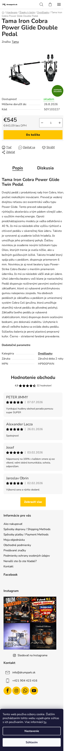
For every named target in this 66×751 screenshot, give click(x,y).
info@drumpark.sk (23, 672)
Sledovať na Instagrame (33, 655)
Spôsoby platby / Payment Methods (26, 534)
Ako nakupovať (13, 524)
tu (45, 722)
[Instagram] (16, 691)
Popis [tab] (17, 168)
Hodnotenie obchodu (33, 377)
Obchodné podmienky (17, 545)
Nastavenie (31, 731)
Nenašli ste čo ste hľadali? (20, 561)
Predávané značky (15, 550)
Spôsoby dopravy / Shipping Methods (27, 529)
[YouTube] (34, 691)
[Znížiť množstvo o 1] (42, 122)
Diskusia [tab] (45, 168)
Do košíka (33, 135)
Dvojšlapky (45, 353)
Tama (15, 42)
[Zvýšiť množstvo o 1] (59, 122)
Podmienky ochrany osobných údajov (27, 556)
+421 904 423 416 (24, 681)
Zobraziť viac (33, 502)
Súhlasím (32, 742)
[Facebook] (8, 691)
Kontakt (8, 566)
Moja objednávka (14, 540)
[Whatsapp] (25, 691)
